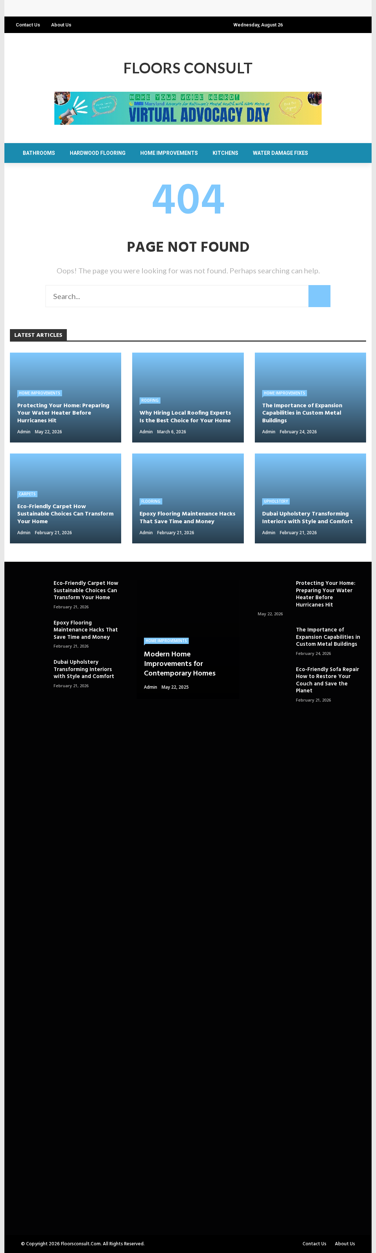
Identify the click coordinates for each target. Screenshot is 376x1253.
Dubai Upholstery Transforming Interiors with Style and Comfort (84, 669)
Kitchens (225, 153)
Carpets (27, 493)
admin (23, 432)
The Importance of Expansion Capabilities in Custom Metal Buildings (328, 637)
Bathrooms (39, 153)
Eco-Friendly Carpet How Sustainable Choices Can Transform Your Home (86, 590)
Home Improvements (169, 153)
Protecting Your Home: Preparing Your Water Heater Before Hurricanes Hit (119, 8)
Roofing (150, 400)
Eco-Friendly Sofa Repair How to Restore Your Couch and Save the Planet (327, 680)
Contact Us (28, 25)
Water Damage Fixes (280, 153)
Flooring (150, 501)
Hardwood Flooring (98, 153)
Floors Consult (188, 68)
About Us (61, 25)
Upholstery (276, 501)
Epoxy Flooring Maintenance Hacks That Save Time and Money (86, 630)
